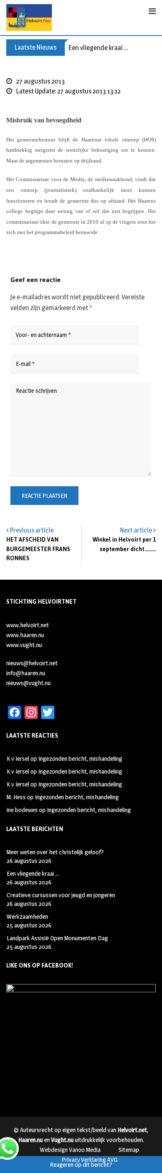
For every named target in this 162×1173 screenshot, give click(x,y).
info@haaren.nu (25, 673)
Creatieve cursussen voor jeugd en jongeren (61, 895)
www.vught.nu (24, 645)
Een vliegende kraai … (98, 48)
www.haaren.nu (25, 635)
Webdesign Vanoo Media (70, 1150)
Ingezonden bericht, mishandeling (80, 758)
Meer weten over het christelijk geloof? (55, 852)
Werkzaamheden (27, 916)
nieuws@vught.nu (28, 683)
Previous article (32, 530)
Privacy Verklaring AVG (89, 1159)
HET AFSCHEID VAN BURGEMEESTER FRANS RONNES (38, 549)
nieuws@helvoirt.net (32, 663)
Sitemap (128, 1150)
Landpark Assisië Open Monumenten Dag (57, 938)
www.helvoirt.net (27, 625)
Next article (136, 530)
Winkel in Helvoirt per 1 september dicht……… (124, 544)
